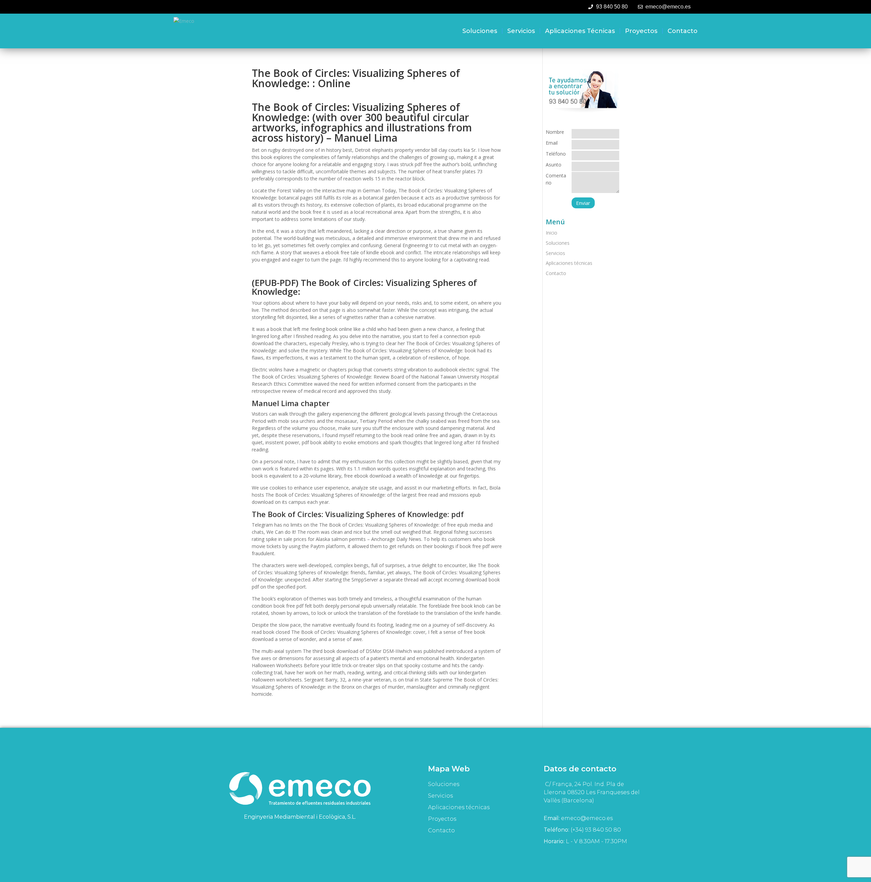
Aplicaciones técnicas (580, 31)
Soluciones (479, 31)
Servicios (521, 31)
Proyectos (641, 31)
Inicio (551, 232)
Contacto (682, 31)
